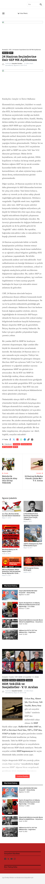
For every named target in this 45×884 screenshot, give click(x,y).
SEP (10, 49)
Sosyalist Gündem (17, 63)
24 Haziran (16, 444)
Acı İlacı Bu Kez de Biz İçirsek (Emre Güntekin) (11, 515)
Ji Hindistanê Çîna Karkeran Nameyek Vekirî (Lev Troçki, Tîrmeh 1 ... (31, 516)
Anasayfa (5, 49)
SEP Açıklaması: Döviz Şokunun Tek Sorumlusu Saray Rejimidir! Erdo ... (11, 571)
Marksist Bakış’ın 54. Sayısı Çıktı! (10, 550)
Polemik (12, 680)
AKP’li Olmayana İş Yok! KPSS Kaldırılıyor (33, 545)
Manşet (5, 53)
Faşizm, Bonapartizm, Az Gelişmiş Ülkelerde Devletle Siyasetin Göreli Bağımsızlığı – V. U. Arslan (29, 604)
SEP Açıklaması (7, 447)
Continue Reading (22, 776)
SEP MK (15, 447)
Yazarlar (11, 677)
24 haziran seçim (26, 444)
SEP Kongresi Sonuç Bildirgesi (31, 569)
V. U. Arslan (20, 680)
